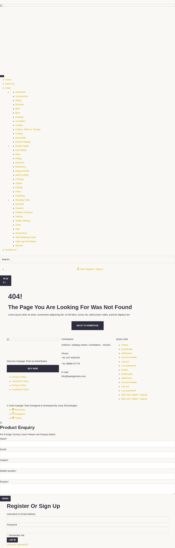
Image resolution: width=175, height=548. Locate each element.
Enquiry (4, 481)
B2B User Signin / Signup (134, 394)
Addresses (126, 353)
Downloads (127, 349)
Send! (5, 498)
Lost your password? (17, 544)
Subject (4, 460)
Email (3, 449)
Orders (124, 345)
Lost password (128, 365)
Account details (129, 357)
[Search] (172, 259)
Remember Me (16, 535)
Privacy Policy (19, 377)
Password (12, 524)
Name (3, 439)
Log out (125, 361)
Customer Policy (20, 381)
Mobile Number (8, 471)
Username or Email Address (21, 514)
